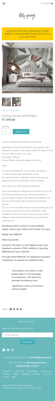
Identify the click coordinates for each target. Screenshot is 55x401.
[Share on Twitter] (14, 308)
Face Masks (32, 371)
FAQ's (15, 374)
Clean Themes (17, 388)
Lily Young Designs (11, 110)
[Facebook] (4, 349)
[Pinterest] (8, 349)
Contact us (7, 371)
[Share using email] (21, 308)
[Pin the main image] (17, 308)
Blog (14, 376)
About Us (19, 371)
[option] (6, 101)
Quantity (5, 127)
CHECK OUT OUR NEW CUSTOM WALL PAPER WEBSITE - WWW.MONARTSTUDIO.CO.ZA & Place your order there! (27, 34)
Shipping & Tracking (30, 374)
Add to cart (21, 131)
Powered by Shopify (32, 388)
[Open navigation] (4, 3)
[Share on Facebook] (11, 308)
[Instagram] (12, 349)
